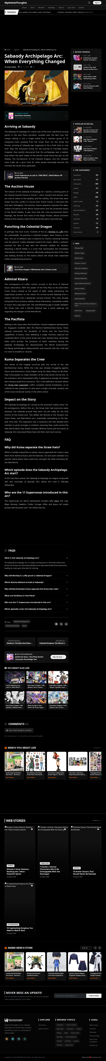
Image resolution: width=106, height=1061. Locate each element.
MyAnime (16, 2)
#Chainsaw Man (80, 299)
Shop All (97, 748)
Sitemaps (92, 1032)
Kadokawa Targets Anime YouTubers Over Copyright (25, 12)
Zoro (56, 501)
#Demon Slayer (79, 253)
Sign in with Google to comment (20, 730)
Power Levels (75, 1033)
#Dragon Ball (79, 248)
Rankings (51, 7)
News (32, 7)
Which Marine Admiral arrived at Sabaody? (24, 582)
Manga (59, 1033)
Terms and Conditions (93, 1040)
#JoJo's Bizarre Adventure (82, 283)
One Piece (42, 1025)
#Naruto (77, 316)
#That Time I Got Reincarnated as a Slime (85, 305)
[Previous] (95, 948)
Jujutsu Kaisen (44, 1029)
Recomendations (71, 1037)
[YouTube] (13, 1039)
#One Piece (78, 311)
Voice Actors (69, 1045)
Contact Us (93, 1045)
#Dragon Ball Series (81, 278)
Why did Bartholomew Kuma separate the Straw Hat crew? (31, 589)
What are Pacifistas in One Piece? (20, 595)
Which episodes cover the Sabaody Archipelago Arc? (28, 609)
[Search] (89, 3)
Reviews (41, 7)
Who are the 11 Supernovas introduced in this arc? (28, 602)
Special (61, 7)
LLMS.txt (92, 1029)
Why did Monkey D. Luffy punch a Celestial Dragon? (28, 575)
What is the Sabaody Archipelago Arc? (22, 558)
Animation (60, 1025)
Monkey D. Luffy (56, 231)
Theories (59, 1045)
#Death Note (79, 258)
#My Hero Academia (81, 268)
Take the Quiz (58, 657)
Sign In (97, 3)
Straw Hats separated (18, 385)
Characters (70, 1029)
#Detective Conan (80, 294)
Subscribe (94, 996)
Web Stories (93, 1025)
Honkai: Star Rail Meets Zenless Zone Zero (72, 12)
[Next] (99, 948)
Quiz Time (71, 7)
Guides (81, 7)
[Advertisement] (53, 29)
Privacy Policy (94, 1036)
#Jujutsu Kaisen (79, 288)
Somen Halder (11, 67)
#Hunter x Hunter (80, 263)
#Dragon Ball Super (81, 273)
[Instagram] (19, 1039)
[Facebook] (7, 1039)
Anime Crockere (71, 1025)
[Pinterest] (25, 1039)
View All (96, 820)
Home (24, 7)
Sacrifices (68, 1041)
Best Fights (60, 1029)
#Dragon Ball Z (90, 311)
